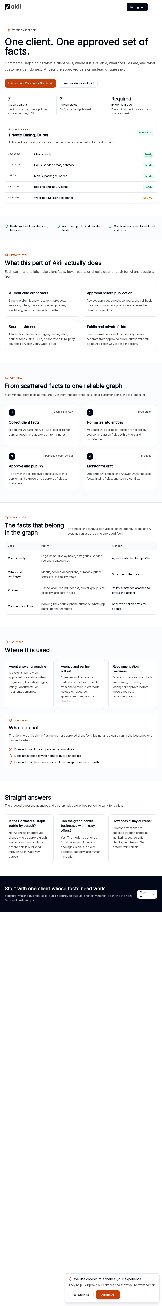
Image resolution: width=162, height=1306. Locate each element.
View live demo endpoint (78, 83)
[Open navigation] (153, 7)
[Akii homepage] (13, 7)
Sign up (140, 7)
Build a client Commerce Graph (28, 83)
